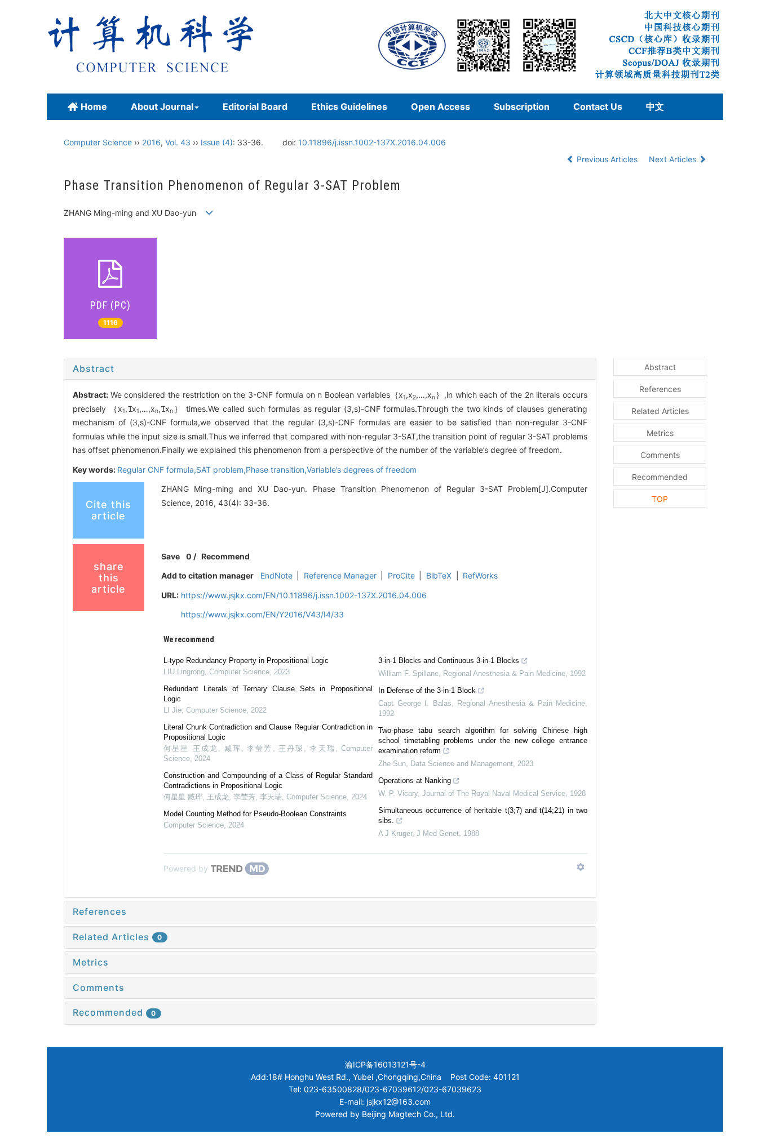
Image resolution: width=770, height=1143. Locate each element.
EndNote (276, 575)
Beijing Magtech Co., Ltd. (408, 1114)
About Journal (162, 106)
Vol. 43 (178, 142)
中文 (655, 106)
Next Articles (673, 159)
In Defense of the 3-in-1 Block (427, 690)
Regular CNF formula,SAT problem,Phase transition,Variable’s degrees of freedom (267, 469)
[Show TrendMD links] (580, 866)
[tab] (330, 369)
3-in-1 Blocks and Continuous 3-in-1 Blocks (448, 660)
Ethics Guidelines (349, 106)
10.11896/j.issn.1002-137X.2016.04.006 (372, 142)
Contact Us (597, 106)
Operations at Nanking (414, 780)
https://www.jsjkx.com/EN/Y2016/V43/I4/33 (262, 614)
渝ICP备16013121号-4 (385, 1064)
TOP (660, 499)
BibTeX (439, 575)
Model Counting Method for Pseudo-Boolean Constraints (255, 814)
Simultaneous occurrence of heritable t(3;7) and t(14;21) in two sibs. (482, 815)
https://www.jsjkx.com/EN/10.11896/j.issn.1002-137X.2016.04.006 (304, 595)
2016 (151, 142)
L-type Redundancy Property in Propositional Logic (246, 660)
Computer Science (98, 142)
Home (94, 106)
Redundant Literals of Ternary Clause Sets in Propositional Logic (268, 693)
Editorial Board (255, 106)
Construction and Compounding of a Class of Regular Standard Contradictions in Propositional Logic (268, 780)
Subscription (522, 106)
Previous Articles (607, 159)
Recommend (225, 556)
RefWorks (480, 575)
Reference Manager (340, 575)
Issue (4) (217, 142)
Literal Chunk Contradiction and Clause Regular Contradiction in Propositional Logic (268, 732)
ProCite (401, 575)
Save (170, 556)
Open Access (440, 106)
